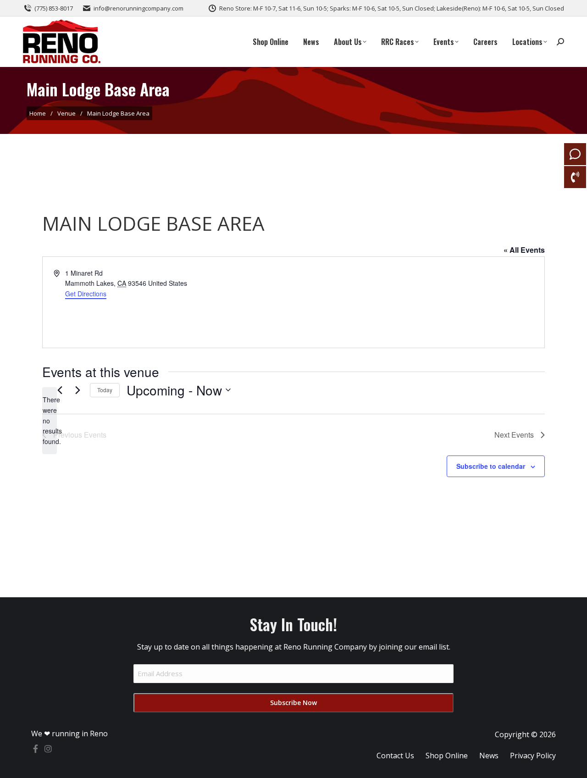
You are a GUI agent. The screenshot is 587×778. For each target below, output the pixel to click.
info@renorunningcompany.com (138, 8)
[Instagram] (48, 749)
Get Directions (85, 293)
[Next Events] (77, 389)
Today (104, 390)
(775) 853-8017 (53, 8)
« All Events (524, 250)
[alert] (49, 420)
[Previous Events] (59, 389)
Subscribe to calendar (490, 466)
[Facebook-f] (35, 749)
